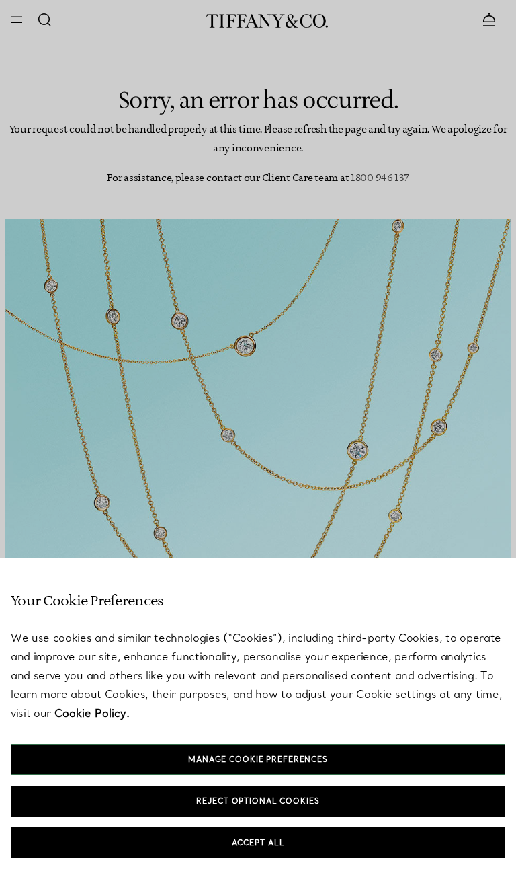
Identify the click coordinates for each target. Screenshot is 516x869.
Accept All (258, 842)
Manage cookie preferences (258, 759)
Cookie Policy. (92, 713)
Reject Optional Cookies (257, 801)
